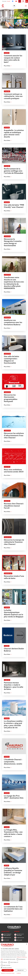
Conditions (19, 973)
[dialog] (14, 959)
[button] (14, 5)
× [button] (26, 944)
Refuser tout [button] (21, 970)
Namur (16, 931)
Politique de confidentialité (22, 957)
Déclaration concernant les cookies (7, 973)
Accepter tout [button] (7, 970)
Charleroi (5, 931)
